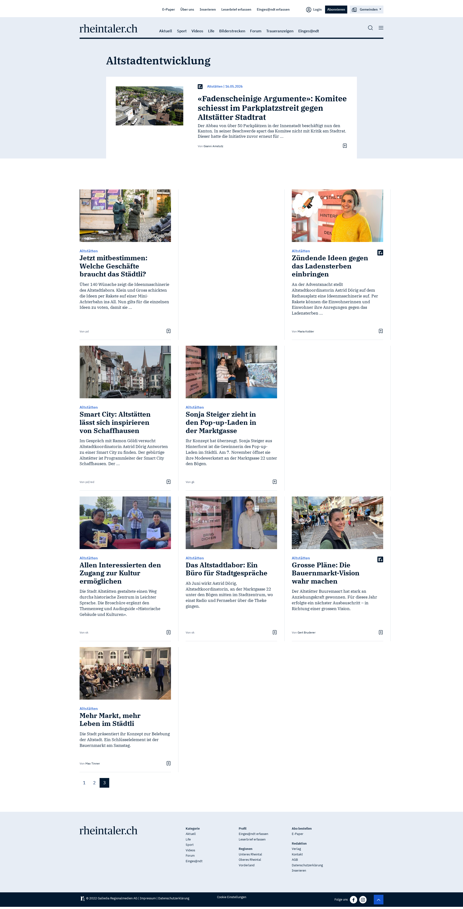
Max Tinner (92, 763)
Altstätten (215, 86)
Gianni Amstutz (213, 146)
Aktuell (165, 30)
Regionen (245, 849)
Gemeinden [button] (368, 9)
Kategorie (193, 828)
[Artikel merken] (344, 145)
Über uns (187, 9)
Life (211, 30)
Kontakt (297, 854)
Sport (182, 30)
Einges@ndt (308, 30)
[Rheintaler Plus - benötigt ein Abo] (200, 86)
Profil (242, 828)
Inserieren (208, 9)
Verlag (296, 849)
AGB (295, 860)
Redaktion (299, 843)
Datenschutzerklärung (307, 865)
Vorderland (247, 865)
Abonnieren (336, 9)
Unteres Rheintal (250, 854)
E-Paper (168, 9)
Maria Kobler (306, 331)
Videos (197, 30)
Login (317, 9)
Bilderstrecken (232, 30)
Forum (255, 30)
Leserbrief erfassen (236, 9)
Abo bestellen (302, 828)
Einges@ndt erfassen (273, 9)
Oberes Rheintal (250, 860)
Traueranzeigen (279, 30)
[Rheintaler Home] (108, 28)
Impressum (148, 898)
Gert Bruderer (306, 632)
